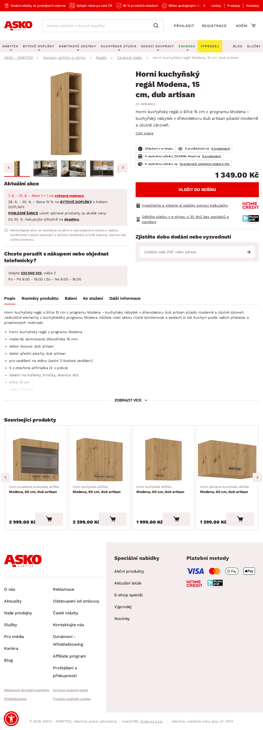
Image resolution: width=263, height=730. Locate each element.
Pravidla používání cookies (72, 699)
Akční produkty (129, 571)
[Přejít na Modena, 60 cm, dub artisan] (163, 459)
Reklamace (63, 589)
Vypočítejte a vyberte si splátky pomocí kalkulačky (185, 205)
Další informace (124, 298)
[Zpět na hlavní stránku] (18, 25)
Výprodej (123, 606)
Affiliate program (69, 656)
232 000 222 (31, 273)
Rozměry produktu (40, 298)
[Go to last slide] (8, 167)
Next (257, 477)
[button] (17, 168)
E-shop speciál (128, 594)
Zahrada (187, 46)
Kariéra (11, 648)
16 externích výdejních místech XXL (205, 164)
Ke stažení (93, 298)
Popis (9, 298)
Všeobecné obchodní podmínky (26, 690)
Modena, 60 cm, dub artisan (160, 489)
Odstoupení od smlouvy (76, 601)
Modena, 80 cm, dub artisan (34, 489)
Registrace (214, 26)
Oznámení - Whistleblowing (68, 640)
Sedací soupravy (157, 46)
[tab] (9, 299)
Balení (71, 298)
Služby (254, 46)
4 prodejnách (220, 148)
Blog (237, 46)
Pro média (14, 636)
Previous (5, 477)
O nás (9, 589)
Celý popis (144, 133)
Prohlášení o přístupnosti (65, 671)
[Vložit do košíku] (49, 519)
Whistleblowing (15, 699)
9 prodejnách (211, 156)
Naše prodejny (18, 612)
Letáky (216, 5)
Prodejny (233, 5)
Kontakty (252, 5)
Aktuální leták (128, 583)
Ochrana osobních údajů (70, 690)
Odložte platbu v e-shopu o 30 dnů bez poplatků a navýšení (185, 219)
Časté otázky (65, 612)
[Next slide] (122, 167)
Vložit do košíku (197, 189)
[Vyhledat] (157, 25)
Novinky (122, 618)
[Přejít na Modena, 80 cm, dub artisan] (36, 459)
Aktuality (13, 601)
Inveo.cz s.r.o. (151, 721)
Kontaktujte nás (68, 624)
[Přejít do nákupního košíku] (246, 25)
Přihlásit (184, 26)
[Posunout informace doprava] (200, 5)
